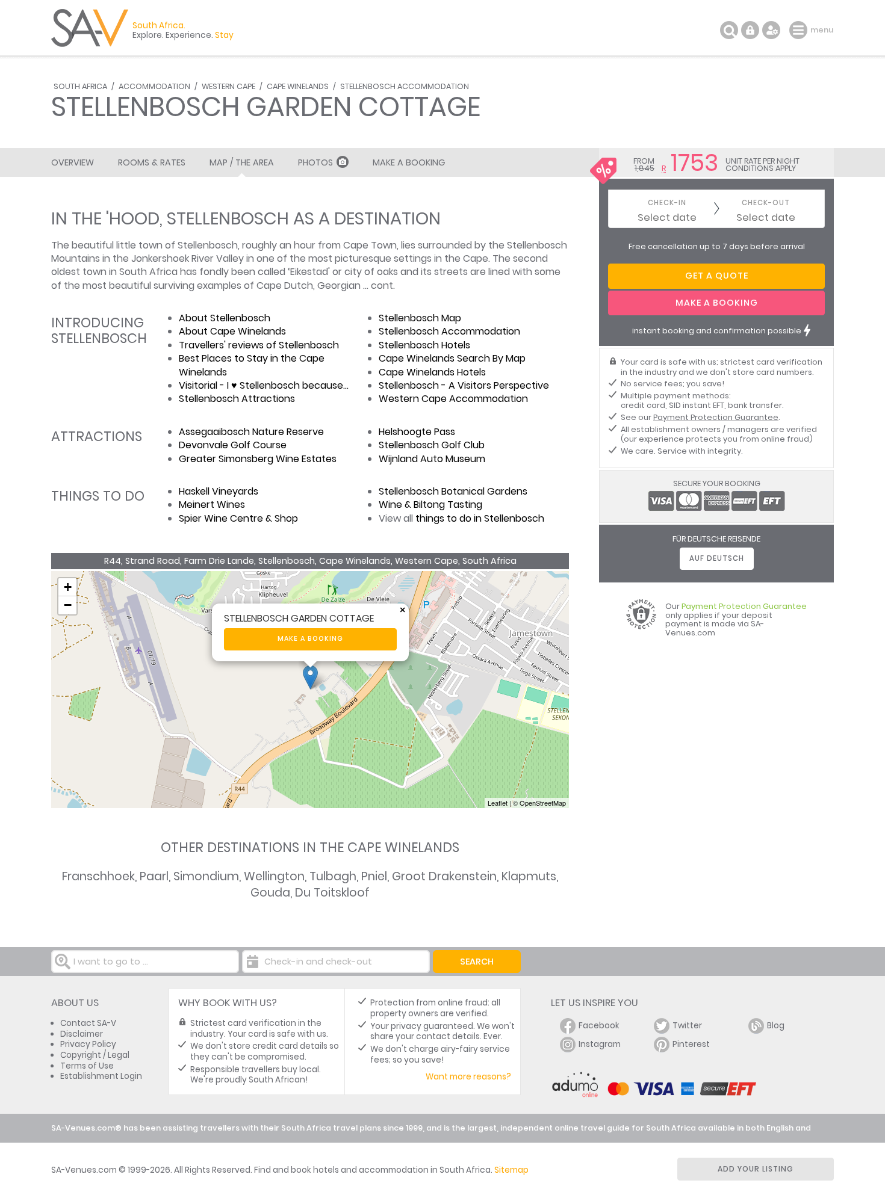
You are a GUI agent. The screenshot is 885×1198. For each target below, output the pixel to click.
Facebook (599, 1025)
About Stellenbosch (224, 318)
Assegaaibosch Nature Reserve (251, 432)
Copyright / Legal (94, 1055)
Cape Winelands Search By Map (452, 358)
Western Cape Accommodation (453, 399)
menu (799, 30)
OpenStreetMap (543, 802)
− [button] (68, 605)
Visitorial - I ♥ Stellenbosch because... (264, 385)
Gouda (270, 893)
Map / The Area (242, 162)
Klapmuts (529, 876)
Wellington (274, 876)
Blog (775, 1025)
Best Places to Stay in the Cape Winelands (251, 364)
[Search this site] (729, 30)
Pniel (374, 876)
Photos (315, 162)
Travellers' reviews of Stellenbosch (259, 345)
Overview (72, 162)
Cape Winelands (298, 86)
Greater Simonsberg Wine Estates (258, 459)
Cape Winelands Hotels (432, 372)
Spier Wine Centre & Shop (238, 518)
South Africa (80, 86)
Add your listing (755, 1169)
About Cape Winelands (232, 331)
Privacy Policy (88, 1044)
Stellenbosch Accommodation (404, 86)
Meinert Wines (212, 504)
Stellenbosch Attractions (237, 399)
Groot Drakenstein (444, 876)
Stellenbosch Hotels (424, 345)
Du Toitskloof (332, 893)
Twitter (687, 1025)
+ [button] (68, 586)
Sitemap (511, 1170)
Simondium (206, 876)
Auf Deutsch (716, 558)
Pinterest (691, 1044)
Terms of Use (87, 1066)
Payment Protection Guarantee (715, 417)
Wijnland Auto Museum (432, 459)
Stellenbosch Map (420, 318)
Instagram (600, 1044)
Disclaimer (81, 1034)
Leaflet (498, 802)
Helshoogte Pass (417, 432)
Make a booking (310, 638)
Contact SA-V (88, 1023)
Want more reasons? (468, 1076)
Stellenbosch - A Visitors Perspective (464, 385)
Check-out (766, 203)
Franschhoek (98, 876)
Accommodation (154, 86)
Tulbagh (332, 876)
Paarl (154, 876)
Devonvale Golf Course (233, 445)
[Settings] (771, 30)
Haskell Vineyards (218, 491)
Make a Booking (409, 162)
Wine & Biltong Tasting (430, 504)
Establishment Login (101, 1076)
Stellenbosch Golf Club (432, 445)
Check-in (667, 203)
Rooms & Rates (151, 162)
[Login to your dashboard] (750, 30)
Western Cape (228, 86)
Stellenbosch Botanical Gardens (453, 491)
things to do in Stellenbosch (479, 518)
